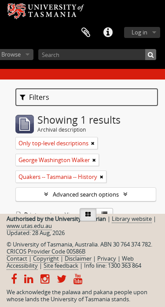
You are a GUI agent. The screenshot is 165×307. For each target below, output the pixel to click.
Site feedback (61, 265)
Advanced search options (86, 194)
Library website (132, 219)
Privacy (106, 258)
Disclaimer (78, 258)
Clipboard (86, 33)
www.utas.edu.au (29, 226)
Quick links (108, 33)
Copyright (46, 258)
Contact (17, 258)
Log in (139, 32)
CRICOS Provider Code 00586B (46, 251)
